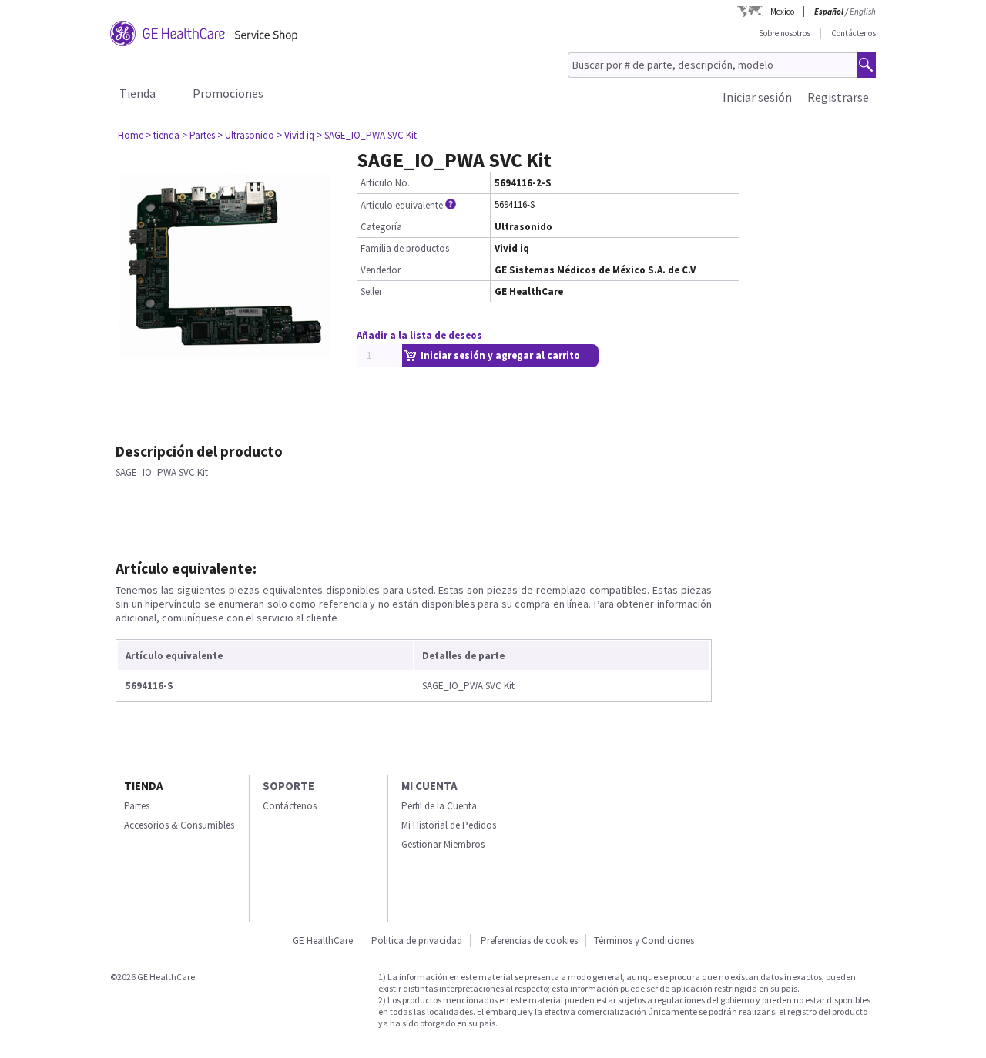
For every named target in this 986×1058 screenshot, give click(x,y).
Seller (371, 291)
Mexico (782, 11)
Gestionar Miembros (443, 844)
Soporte (288, 785)
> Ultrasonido (245, 135)
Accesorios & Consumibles (179, 825)
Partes (136, 805)
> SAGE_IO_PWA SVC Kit (367, 135)
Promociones (228, 93)
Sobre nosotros (784, 33)
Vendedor (381, 269)
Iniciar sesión (757, 97)
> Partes (198, 135)
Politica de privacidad (416, 940)
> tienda (162, 135)
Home (130, 135)
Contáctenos (853, 33)
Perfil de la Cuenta (439, 805)
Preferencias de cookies (529, 940)
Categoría (381, 226)
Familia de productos (405, 248)
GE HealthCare (323, 940)
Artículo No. (385, 182)
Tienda (137, 93)
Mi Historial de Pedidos (448, 825)
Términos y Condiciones (644, 940)
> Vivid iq (295, 135)
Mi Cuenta (429, 785)
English (863, 11)
